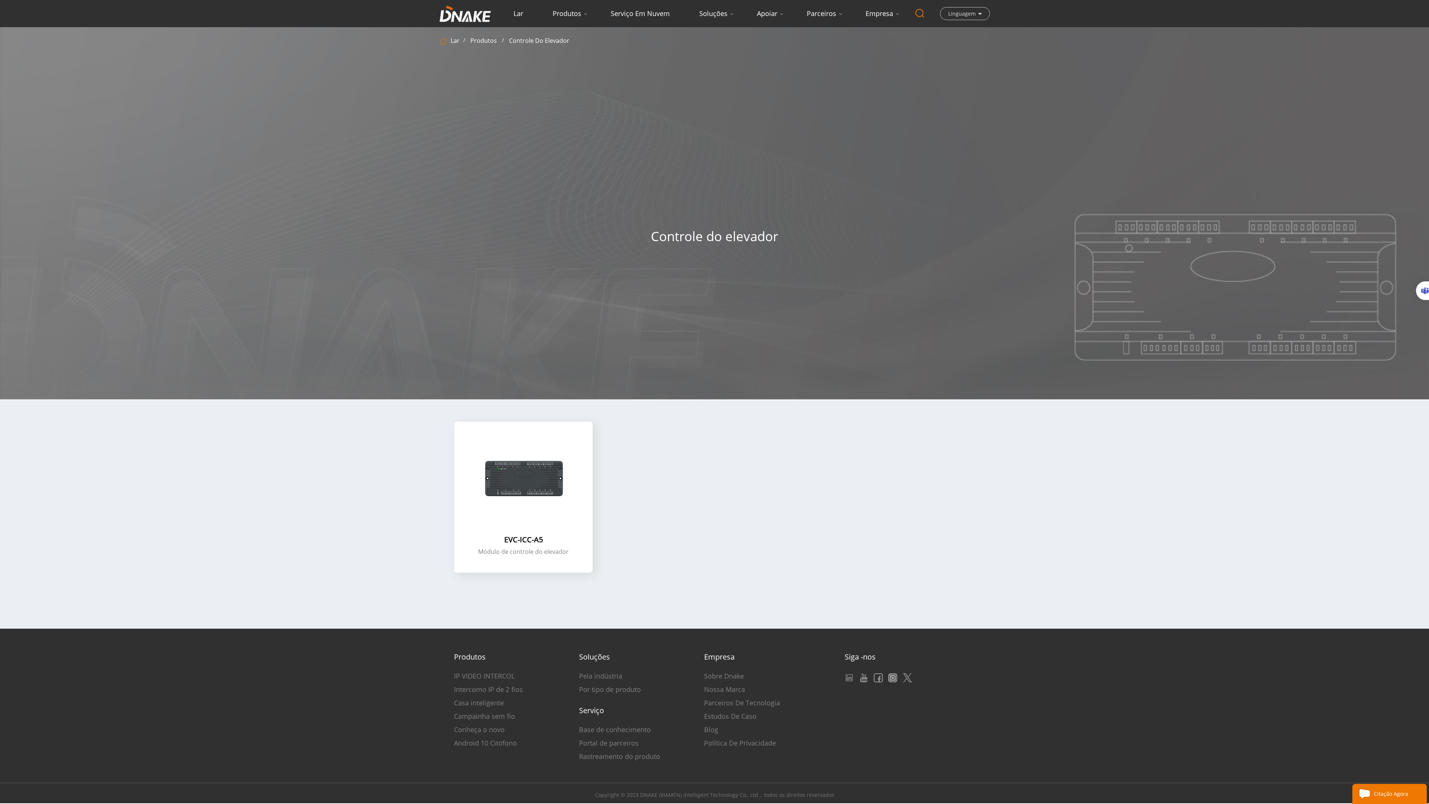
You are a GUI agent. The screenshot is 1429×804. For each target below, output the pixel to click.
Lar (518, 13)
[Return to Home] (444, 40)
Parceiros (821, 13)
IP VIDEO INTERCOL (484, 675)
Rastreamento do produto (619, 756)
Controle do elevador (539, 40)
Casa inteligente (479, 702)
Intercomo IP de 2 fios (488, 689)
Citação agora (1391, 793)
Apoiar (767, 13)
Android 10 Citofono (485, 742)
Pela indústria (600, 675)
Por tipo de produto (610, 689)
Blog (711, 729)
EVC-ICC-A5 (523, 539)
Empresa (879, 13)
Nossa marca (724, 689)
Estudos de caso (730, 716)
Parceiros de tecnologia (742, 702)
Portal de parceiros (609, 742)
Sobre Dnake (724, 675)
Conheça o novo (479, 729)
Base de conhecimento (615, 729)
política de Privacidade (740, 742)
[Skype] (1422, 290)
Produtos (567, 13)
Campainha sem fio (484, 716)
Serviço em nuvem (640, 13)
